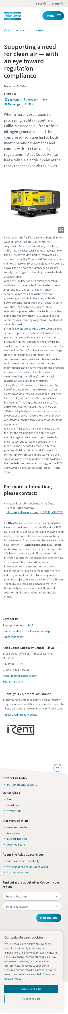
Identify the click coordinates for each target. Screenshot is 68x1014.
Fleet (9, 799)
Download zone (16, 844)
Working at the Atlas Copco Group (27, 867)
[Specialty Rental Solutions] (28, 30)
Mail (31, 104)
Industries (12, 805)
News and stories (16, 827)
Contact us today (13, 637)
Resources (12, 833)
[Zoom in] (34, 202)
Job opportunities (17, 872)
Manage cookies (31, 998)
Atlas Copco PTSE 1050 (31, 328)
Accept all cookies (31, 988)
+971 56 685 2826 (13, 682)
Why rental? (13, 810)
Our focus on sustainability (23, 861)
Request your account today (20, 714)
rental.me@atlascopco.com (20, 675)
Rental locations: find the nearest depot (28, 631)
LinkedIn (13, 99)
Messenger (14, 104)
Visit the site (49, 918)
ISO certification (16, 838)
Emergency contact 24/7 (18, 625)
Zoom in (61, 230)
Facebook (32, 99)
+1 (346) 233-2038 (52, 512)
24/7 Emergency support (21, 784)
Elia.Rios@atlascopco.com (22, 512)
